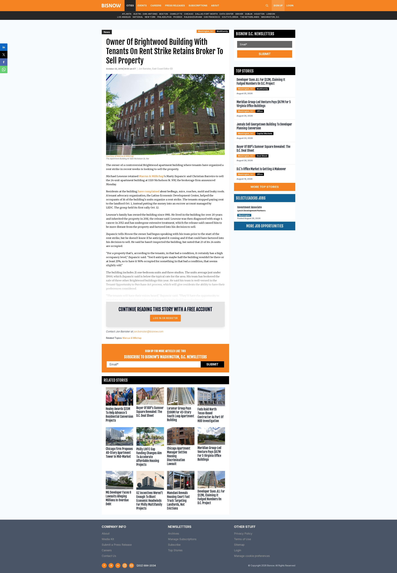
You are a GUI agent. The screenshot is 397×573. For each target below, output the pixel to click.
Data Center (226, 14)
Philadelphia (164, 17)
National (138, 17)
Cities (130, 5)
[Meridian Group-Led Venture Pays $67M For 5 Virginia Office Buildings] (211, 447)
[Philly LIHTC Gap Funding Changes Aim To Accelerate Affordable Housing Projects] (150, 447)
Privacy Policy (243, 533)
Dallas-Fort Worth (206, 14)
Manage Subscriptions (182, 539)
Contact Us (109, 555)
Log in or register (165, 318)
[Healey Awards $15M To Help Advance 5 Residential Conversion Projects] (119, 406)
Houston (259, 14)
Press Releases (175, 5)
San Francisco (212, 17)
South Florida (230, 17)
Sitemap (239, 544)
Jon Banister (123, 331)
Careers (155, 5)
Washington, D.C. (270, 17)
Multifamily (222, 31)
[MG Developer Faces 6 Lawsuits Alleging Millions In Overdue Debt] (119, 491)
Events (142, 5)
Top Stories (175, 550)
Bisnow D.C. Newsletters (255, 33)
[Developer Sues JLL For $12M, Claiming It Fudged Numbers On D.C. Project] (211, 491)
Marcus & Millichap (151, 176)
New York (150, 17)
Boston (163, 14)
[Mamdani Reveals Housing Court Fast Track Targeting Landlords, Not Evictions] (180, 491)
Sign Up (278, 5)
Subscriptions (198, 5)
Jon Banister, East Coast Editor (154, 68)
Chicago (188, 14)
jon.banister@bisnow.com (148, 331)
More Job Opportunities (264, 226)
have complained (148, 191)
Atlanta (127, 14)
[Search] (267, 5)
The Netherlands (249, 17)
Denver (239, 14)
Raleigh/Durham (193, 17)
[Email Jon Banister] (171, 69)
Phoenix (177, 17)
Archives (173, 533)
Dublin (248, 14)
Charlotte (176, 14)
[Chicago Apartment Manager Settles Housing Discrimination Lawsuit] (180, 447)
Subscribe (174, 544)
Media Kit (108, 539)
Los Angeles (124, 17)
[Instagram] (124, 565)
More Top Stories (265, 186)
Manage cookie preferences (252, 555)
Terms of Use (242, 539)
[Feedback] (131, 565)
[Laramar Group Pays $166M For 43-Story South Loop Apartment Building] (180, 406)
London (270, 14)
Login (289, 5)
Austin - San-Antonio (145, 14)
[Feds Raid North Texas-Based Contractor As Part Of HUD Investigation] (211, 406)
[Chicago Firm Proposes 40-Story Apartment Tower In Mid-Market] (119, 447)
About (215, 5)
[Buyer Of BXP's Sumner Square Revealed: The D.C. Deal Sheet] (150, 406)
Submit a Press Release (117, 544)
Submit (212, 364)
